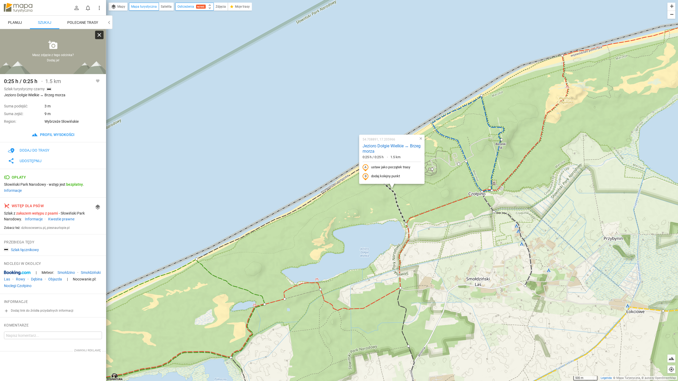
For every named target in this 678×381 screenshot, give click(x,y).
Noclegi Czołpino (18, 286)
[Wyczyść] (99, 35)
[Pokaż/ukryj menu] (99, 8)
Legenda (606, 378)
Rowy (20, 279)
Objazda (55, 279)
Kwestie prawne (61, 219)
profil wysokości (56, 135)
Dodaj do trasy (34, 150)
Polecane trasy (82, 22)
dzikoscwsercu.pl (33, 228)
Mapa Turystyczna (628, 378)
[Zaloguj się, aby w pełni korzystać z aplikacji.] (97, 81)
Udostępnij (31, 161)
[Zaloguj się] (76, 8)
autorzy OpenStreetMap (660, 378)
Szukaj (44, 22)
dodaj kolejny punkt (385, 176)
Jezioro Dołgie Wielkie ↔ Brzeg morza (392, 148)
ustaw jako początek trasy (390, 167)
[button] (481, 95)
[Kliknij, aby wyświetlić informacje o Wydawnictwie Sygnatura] (115, 376)
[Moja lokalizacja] (671, 369)
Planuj (15, 22)
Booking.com (17, 272)
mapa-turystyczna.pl (18, 7)
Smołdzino (66, 272)
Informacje (13, 190)
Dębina (36, 279)
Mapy (121, 6)
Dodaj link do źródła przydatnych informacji (41, 310)
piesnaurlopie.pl (58, 228)
